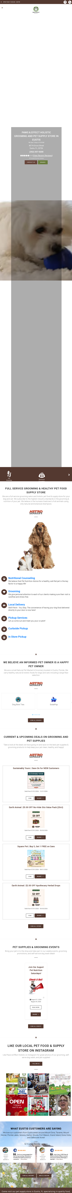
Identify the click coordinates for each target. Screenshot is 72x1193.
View (29, 798)
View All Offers (35, 926)
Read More (35, 1007)
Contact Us (31, 162)
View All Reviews (28, 1175)
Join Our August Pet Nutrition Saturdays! (36, 970)
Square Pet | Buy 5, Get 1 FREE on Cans (36, 846)
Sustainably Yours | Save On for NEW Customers (36, 768)
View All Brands (35, 720)
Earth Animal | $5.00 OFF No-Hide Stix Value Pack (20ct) (36, 807)
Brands (42, 162)
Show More (24, 1159)
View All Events (35, 1026)
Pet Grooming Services (9, 480)
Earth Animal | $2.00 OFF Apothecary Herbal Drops (36, 885)
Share (39, 798)
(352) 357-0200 (36, 152)
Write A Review (44, 1175)
